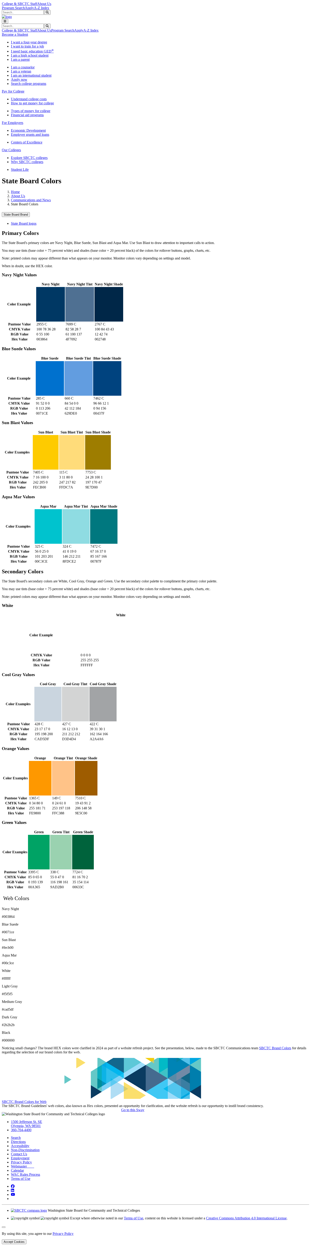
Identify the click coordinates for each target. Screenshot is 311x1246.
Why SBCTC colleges (27, 162)
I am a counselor (23, 67)
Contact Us (19, 1154)
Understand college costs (29, 99)
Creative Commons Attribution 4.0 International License (246, 1218)
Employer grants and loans (30, 134)
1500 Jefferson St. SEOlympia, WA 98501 (26, 1124)
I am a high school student (29, 55)
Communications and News (31, 200)
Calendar (17, 1170)
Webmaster (22, 1166)
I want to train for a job (27, 46)
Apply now (19, 79)
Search (16, 1138)
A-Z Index (41, 8)
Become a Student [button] (15, 34)
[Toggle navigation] (5, 21)
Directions (18, 1142)
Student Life (20, 169)
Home (15, 192)
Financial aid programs (27, 115)
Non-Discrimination (25, 1150)
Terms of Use (20, 1179)
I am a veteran (21, 71)
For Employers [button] (12, 123)
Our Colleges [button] (11, 150)
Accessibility (20, 1146)
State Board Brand (16, 214)
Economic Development (28, 130)
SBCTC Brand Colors (275, 1048)
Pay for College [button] (13, 91)
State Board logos (23, 223)
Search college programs (28, 84)
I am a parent (20, 59)
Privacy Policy (21, 1162)
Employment (20, 1158)
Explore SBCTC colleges (29, 158)
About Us (44, 4)
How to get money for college (32, 103)
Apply (29, 8)
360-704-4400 (21, 1130)
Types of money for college (30, 111)
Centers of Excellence (26, 142)
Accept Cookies (14, 1241)
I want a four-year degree (29, 42)
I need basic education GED (32, 51)
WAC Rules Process (25, 1174)
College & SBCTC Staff (19, 4)
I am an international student (31, 75)
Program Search (13, 8)
